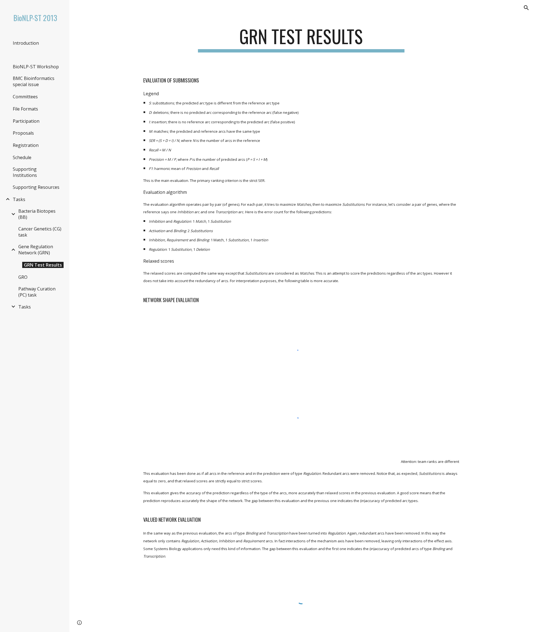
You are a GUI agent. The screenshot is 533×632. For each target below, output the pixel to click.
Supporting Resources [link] (36, 187)
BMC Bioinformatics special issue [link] (33, 81)
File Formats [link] (25, 109)
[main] (301, 39)
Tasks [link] (19, 199)
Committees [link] (25, 97)
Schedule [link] (22, 157)
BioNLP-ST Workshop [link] (36, 67)
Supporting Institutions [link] (25, 172)
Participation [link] (26, 121)
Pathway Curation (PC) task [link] (37, 292)
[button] (526, 7)
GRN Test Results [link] (43, 265)
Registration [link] (26, 145)
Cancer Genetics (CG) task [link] (39, 232)
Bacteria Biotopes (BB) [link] (37, 214)
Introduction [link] (26, 43)
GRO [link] (22, 277)
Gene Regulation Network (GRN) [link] (35, 250)
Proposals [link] (23, 133)
